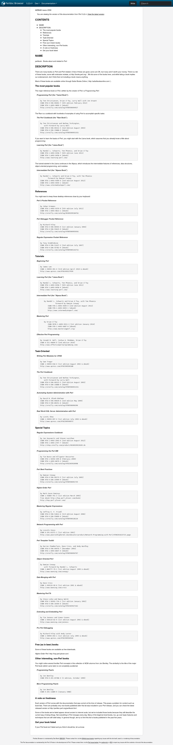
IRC (111, 742)
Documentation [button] (49, 3)
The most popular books (52, 30)
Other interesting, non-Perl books (55, 45)
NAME (41, 25)
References (47, 32)
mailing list (104, 742)
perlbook (38, 9)
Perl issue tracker (93, 742)
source (45, 10)
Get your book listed (50, 50)
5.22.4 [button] (29, 3)
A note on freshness (50, 48)
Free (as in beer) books (51, 42)
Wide (133, 3)
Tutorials (46, 35)
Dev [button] (36, 3)
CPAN (49, 10)
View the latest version (95, 14)
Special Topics (48, 40)
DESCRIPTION (44, 27)
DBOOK (62, 738)
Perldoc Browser (14, 3)
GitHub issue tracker (88, 738)
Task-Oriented (48, 37)
